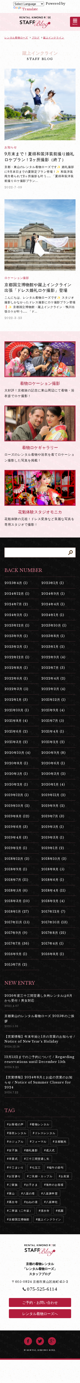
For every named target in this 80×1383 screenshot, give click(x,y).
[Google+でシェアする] (52, 1341)
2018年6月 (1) (52, 880)
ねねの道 (32, 1202)
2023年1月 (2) (53, 647)
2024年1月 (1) (52, 615)
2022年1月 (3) (16, 700)
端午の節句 (56, 1167)
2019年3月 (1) (52, 837)
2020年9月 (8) (53, 753)
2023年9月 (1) (16, 636)
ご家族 (13, 1184)
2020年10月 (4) (17, 753)
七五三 (36, 1167)
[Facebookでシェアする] (28, 1341)
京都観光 (61, 1141)
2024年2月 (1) (16, 615)
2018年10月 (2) (53, 859)
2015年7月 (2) (15, 964)
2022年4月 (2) (53, 678)
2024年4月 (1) (53, 604)
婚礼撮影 (32, 1150)
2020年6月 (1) (53, 763)
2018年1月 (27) (16, 911)
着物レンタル (40, 1124)
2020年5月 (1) (16, 774)
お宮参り (15, 1176)
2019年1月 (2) (52, 848)
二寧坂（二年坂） (20, 1210)
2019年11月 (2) (53, 795)
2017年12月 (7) (53, 911)
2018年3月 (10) (17, 901)
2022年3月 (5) (16, 689)
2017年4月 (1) (52, 943)
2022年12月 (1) (16, 657)
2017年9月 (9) (15, 933)
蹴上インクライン (49, 1219)
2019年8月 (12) (16, 816)
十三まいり (16, 1167)
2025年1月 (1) (52, 583)
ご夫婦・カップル (40, 1176)
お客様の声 (16, 1124)
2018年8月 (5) (52, 869)
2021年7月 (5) (52, 721)
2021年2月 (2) (53, 742)
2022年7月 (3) (53, 668)
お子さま (32, 1184)
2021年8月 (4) (16, 721)
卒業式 (13, 1158)
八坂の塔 (29, 1193)
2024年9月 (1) (53, 594)
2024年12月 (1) (16, 594)
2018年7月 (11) (16, 880)
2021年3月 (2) (16, 742)
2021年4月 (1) (52, 731)
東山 (12, 1193)
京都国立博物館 (19, 1219)
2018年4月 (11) (53, 890)
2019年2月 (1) (15, 848)
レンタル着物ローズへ (40, 1313)
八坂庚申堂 (50, 1193)
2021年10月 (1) (16, 710)
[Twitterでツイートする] (40, 1341)
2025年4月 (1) (16, 583)
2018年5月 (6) (16, 890)
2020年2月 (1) (16, 784)
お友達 (65, 1176)
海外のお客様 (55, 1184)
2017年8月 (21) (53, 933)
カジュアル (16, 1141)
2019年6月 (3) (16, 827)
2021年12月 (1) (53, 700)
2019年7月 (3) (52, 816)
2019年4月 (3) (16, 837)
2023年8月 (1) (53, 636)
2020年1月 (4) (53, 784)
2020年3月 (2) (53, 774)
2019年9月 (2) (53, 806)
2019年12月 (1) (16, 795)
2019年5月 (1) (52, 827)
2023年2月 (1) (16, 647)
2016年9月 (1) (15, 954)
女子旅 (13, 1150)
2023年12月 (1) (16, 625)
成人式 (50, 1150)
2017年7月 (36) (16, 943)
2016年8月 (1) (52, 954)
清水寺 (45, 1210)
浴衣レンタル (17, 1133)
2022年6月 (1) (16, 678)
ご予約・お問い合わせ (40, 1302)
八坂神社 (52, 1202)
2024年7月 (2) (16, 604)
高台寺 (13, 1202)
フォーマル (39, 1141)
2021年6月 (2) (16, 731)
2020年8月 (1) (16, 763)
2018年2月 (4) (53, 901)
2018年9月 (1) (15, 869)
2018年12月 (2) (16, 859)
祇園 (61, 1210)
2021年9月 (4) (53, 710)
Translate (30, 9)
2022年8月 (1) (16, 668)
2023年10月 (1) (53, 625)
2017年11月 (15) (17, 922)
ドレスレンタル (45, 1133)
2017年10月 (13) (54, 922)
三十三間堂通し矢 (38, 1158)
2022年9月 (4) (53, 657)
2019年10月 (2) (17, 806)
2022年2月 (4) (53, 689)
